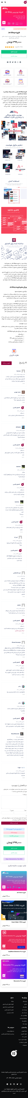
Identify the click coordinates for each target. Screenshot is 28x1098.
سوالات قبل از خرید (22, 1039)
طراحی (25, 1004)
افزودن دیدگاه (6, 363)
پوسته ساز (24, 1010)
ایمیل (12, 810)
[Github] (14, 1084)
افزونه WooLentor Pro (20, 981)
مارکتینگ (25, 1007)
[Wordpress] (10, 1084)
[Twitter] (17, 1084)
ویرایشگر (25, 1001)
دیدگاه (25, 794)
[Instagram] (20, 1084)
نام (25, 810)
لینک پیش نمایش (19, 630)
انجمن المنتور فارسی (9, 1010)
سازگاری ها (24, 1021)
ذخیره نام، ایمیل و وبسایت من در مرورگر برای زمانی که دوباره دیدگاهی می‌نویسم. (14, 819)
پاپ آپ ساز (24, 1012)
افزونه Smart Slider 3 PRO (18, 922)
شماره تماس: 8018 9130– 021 (14, 1078)
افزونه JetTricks (21, 893)
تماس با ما (24, 1036)
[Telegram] (7, 1084)
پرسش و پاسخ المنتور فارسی (7, 1034)
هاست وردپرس (10, 1012)
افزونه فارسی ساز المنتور (8, 1007)
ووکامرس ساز (24, 1015)
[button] (2, 2)
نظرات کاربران (24, 1034)
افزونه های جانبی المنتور (8, 1004)
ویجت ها (25, 1024)
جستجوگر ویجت (10, 1031)
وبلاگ (12, 1001)
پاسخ (24, 383)
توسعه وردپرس (23, 1018)
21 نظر (3, 28)
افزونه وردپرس (17, 28)
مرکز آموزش (24, 1031)
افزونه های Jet (23, 28)
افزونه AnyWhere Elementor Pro (17, 951)
